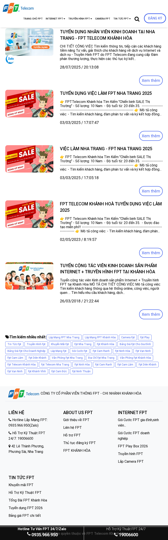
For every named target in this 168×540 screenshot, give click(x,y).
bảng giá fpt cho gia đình (135, 344)
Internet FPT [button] (54, 18)
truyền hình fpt (36, 344)
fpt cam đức (59, 371)
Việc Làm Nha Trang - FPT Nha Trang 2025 (106, 148)
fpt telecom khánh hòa (21, 364)
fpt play (144, 337)
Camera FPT (102, 18)
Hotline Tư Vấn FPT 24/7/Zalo (42, 529)
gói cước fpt (79, 351)
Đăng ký (155, 18)
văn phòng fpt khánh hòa (135, 357)
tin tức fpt (14, 344)
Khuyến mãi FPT (21, 485)
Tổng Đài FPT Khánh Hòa (28, 500)
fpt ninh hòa (122, 351)
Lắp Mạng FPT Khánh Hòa (100, 337)
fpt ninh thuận (81, 371)
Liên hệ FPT (72, 427)
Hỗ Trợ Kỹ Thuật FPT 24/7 (126, 529)
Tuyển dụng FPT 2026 (26, 508)
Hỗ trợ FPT (72, 435)
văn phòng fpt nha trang (67, 357)
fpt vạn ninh (143, 351)
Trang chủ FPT (33, 18)
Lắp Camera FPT (131, 461)
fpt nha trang (82, 344)
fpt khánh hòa (105, 344)
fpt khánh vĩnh (37, 371)
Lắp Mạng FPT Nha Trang (64, 337)
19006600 (128, 534)
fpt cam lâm (15, 357)
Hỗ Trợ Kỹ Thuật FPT (25, 493)
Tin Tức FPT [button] (121, 18)
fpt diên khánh (37, 357)
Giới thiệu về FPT (76, 420)
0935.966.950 (45, 534)
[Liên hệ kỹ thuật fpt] (9, 44)
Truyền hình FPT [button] (79, 18)
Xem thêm (151, 80)
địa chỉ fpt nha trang (101, 357)
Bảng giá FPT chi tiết (25, 516)
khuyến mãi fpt (60, 344)
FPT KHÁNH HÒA (76, 450)
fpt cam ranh (101, 351)
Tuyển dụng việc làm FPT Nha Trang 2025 (106, 93)
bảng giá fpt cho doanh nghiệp (26, 351)
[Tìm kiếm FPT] (32, 7)
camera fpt (128, 337)
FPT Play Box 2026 (133, 446)
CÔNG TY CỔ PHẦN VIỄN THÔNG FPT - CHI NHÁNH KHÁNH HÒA (90, 393)
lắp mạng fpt (58, 351)
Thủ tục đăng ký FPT (79, 443)
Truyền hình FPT (130, 454)
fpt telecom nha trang (55, 364)
